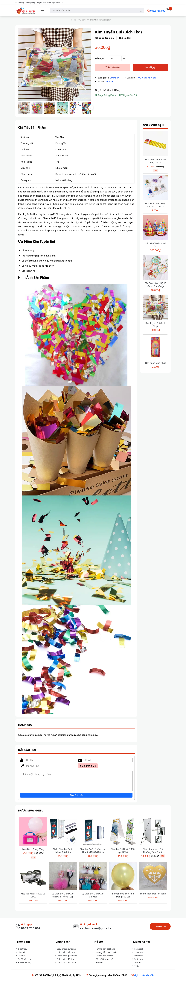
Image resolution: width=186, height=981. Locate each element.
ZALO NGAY (160, 926)
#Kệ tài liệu (41, 2)
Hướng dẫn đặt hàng (105, 948)
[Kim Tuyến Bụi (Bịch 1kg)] (155, 307)
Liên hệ (21, 952)
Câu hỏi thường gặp (104, 959)
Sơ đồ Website (24, 959)
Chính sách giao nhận (66, 955)
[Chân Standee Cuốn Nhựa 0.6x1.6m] (63, 831)
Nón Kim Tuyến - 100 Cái (155, 245)
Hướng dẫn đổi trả (104, 955)
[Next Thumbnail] (90, 107)
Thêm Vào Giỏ (113, 67)
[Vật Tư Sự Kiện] (25, 11)
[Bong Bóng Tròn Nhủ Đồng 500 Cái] (123, 876)
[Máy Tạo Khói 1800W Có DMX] (33, 876)
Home (73, 20)
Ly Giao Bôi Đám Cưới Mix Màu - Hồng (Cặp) (63, 895)
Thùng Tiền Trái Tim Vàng (153, 893)
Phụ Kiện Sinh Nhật (86, 20)
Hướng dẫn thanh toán (106, 952)
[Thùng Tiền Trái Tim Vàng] (153, 876)
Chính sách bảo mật (65, 952)
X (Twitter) (139, 952)
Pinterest (138, 955)
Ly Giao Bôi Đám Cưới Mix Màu (93, 895)
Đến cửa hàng (24, 962)
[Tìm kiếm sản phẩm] (141, 10)
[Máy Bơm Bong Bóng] (33, 831)
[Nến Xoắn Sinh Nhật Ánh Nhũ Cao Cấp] (155, 188)
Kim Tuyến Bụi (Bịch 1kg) (155, 325)
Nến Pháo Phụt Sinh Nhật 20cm (155, 161)
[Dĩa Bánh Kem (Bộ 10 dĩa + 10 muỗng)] (155, 267)
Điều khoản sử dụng (66, 948)
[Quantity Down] (111, 58)
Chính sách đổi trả (65, 959)
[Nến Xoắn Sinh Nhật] (155, 347)
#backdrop (19, 2)
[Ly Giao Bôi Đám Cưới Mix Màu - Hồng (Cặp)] (63, 876)
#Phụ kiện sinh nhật (55, 2)
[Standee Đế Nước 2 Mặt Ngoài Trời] (123, 831)
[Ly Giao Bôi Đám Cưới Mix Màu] (93, 876)
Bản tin (21, 955)
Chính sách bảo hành (66, 962)
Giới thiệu (22, 948)
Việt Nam (109, 81)
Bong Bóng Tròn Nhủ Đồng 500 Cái (123, 895)
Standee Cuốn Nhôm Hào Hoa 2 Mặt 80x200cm (93, 851)
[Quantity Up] (123, 58)
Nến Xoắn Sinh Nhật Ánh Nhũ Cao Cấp (155, 205)
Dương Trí (114, 77)
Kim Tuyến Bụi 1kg (28, 187)
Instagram (139, 959)
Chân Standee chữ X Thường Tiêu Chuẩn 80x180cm (153, 852)
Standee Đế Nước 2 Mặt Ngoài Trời (123, 851)
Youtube (138, 962)
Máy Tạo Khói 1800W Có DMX (33, 895)
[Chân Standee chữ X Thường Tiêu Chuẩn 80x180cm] (153, 831)
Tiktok (137, 965)
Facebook (138, 948)
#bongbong (30, 2)
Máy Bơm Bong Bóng (33, 849)
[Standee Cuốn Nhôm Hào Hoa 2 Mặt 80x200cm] (93, 831)
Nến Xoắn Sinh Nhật (155, 362)
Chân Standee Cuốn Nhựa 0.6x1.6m (63, 851)
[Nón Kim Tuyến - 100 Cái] (155, 228)
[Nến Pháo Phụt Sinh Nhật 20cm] (155, 144)
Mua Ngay (150, 67)
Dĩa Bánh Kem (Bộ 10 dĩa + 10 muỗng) (155, 285)
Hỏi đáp (99, 962)
